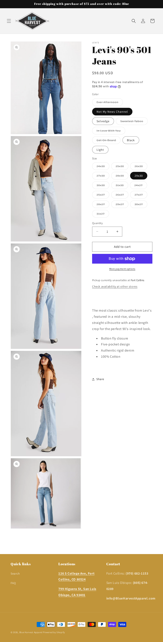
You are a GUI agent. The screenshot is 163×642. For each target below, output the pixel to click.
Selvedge (103, 121)
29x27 (122, 205)
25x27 (103, 195)
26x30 (141, 167)
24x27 (140, 186)
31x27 (103, 215)
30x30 (103, 186)
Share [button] (100, 379)
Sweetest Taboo (134, 122)
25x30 (122, 167)
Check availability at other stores (114, 286)
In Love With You (111, 131)
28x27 (103, 205)
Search (15, 573)
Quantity (97, 223)
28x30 (122, 176)
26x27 (122, 195)
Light (100, 150)
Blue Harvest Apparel (31, 632)
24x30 (103, 167)
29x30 (139, 176)
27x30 (103, 176)
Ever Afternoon (110, 103)
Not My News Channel (112, 112)
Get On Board (109, 141)
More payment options (122, 268)
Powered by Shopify (54, 632)
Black (131, 140)
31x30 (122, 186)
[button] (9, 21)
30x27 (141, 205)
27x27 (141, 195)
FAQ (13, 583)
